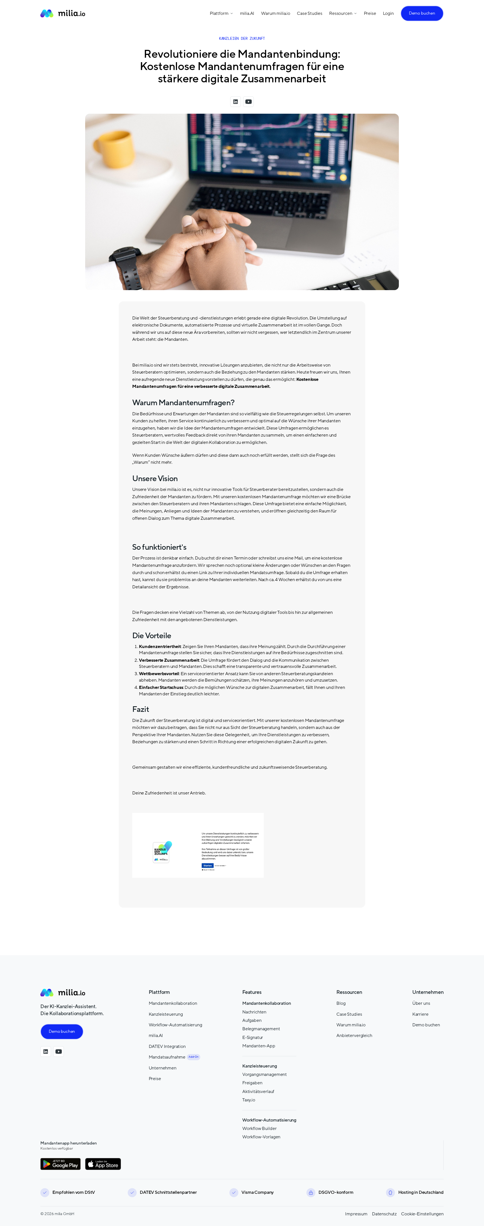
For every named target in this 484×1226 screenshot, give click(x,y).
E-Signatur (252, 1037)
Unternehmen (162, 1068)
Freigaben (252, 1083)
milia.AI (247, 13)
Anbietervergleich (354, 1035)
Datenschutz (384, 1214)
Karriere (420, 1014)
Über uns (421, 1003)
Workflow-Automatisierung (175, 1025)
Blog (340, 1003)
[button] (221, 13)
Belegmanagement (261, 1029)
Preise (370, 13)
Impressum (356, 1214)
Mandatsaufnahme (167, 1057)
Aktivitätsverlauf (258, 1092)
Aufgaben (252, 1020)
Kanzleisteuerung (166, 1014)
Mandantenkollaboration (173, 1003)
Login (388, 13)
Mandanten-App (258, 1046)
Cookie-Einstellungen (422, 1214)
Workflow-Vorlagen (261, 1137)
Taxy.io (248, 1100)
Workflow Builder (259, 1128)
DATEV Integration (167, 1046)
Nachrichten (254, 1012)
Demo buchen (422, 13)
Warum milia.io (275, 13)
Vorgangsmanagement (264, 1074)
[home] (62, 13)
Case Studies (309, 13)
